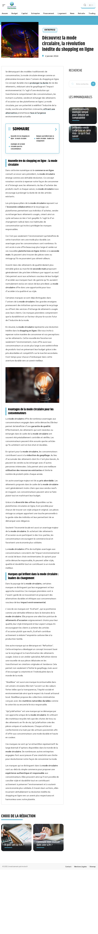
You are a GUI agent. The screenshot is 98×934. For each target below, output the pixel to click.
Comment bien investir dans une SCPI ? (48, 843)
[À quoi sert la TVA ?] (16, 837)
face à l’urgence (38, 112)
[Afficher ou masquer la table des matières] (43, 129)
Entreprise (49, 30)
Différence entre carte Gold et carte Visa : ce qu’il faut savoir (81, 132)
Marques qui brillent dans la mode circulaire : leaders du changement (45, 138)
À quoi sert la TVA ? (14, 845)
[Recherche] (85, 5)
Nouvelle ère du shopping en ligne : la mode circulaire (20, 137)
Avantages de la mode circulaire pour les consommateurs (18, 146)
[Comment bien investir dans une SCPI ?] (48, 837)
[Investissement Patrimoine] (11, 5)
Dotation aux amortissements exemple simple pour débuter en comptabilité (80, 112)
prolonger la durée (39, 82)
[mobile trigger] (4, 5)
